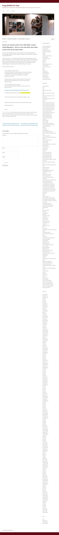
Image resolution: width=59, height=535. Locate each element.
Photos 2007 (45, 236)
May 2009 (44, 422)
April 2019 (44, 326)
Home (3, 10)
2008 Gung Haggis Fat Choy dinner (48, 102)
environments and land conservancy (49, 161)
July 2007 (44, 452)
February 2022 (45, 317)
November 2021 (45, 320)
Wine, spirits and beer (46, 287)
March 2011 (44, 392)
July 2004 (44, 502)
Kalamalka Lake (45, 207)
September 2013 (45, 352)
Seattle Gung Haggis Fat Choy (48, 262)
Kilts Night (44, 211)
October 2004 (45, 498)
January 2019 (45, 328)
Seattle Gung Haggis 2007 (47, 261)
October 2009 (45, 415)
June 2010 (44, 404)
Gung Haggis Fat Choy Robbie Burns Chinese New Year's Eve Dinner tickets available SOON (29, 125)
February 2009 (45, 426)
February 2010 (45, 410)
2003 (43, 87)
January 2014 (45, 346)
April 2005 (44, 490)
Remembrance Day (46, 243)
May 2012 (44, 372)
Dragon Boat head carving (47, 152)
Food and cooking (46, 168)
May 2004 (44, 505)
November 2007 (45, 447)
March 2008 (44, 441)
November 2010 (45, 397)
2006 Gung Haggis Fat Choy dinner (48, 95)
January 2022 (45, 319)
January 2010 (45, 411)
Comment (4, 135)
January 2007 (45, 461)
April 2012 (44, 374)
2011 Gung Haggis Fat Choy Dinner (48, 105)
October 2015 (45, 334)
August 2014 (45, 341)
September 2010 (45, 400)
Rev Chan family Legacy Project (48, 244)
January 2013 (45, 361)
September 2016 (45, 331)
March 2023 (44, 313)
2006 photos (45, 97)
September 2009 (45, 417)
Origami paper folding (46, 232)
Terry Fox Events (45, 270)
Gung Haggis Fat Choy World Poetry (49, 190)
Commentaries (27, 113)
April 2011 (44, 390)
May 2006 (44, 472)
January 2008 (45, 444)
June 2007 (44, 454)
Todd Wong (44, 273)
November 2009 (45, 414)
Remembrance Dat (46, 241)
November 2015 (45, 332)
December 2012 (45, 363)
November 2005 (45, 480)
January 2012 (45, 378)
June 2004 (44, 503)
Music (44, 226)
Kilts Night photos (46, 212)
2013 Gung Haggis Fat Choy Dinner (48, 108)
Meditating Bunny (46, 72)
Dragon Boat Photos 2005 (47, 157)
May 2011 (44, 389)
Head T (44, 195)
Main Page (9, 114)
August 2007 (45, 451)
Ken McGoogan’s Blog (46, 58)
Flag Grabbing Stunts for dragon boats (49, 164)
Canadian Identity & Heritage (48, 131)
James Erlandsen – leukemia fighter (49, 197)
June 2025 (44, 299)
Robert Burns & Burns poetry (48, 250)
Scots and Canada (46, 77)
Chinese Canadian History (47, 139)
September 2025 (45, 297)
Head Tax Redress (46, 196)
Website (3, 156)
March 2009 (44, 425)
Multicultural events (14, 114)
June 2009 (44, 421)
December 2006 (45, 462)
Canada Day (45, 128)
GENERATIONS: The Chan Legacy (48, 170)
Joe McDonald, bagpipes (47, 203)
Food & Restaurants (46, 167)
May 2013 (44, 356)
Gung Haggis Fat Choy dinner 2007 (48, 184)
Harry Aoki (44, 193)
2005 (43, 91)
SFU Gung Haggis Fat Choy (47, 263)
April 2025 (44, 301)
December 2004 (45, 495)
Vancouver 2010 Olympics (47, 280)
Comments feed (45, 521)
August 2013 (45, 353)
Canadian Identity (46, 130)
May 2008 (44, 439)
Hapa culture (45, 192)
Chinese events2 (45, 142)
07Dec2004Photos (46, 86)
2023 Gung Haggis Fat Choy (47, 113)
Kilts (43, 208)
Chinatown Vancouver (26, 112)
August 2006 (45, 468)
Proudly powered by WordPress (7, 530)
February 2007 (45, 459)
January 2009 (45, 428)
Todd (15, 116)
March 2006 (44, 474)
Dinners (13, 10)
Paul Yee (44, 62)
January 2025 (45, 305)
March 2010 (44, 408)
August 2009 (45, 418)
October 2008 (45, 432)
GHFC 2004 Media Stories (47, 171)
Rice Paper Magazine (46, 47)
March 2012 (44, 375)
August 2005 (45, 484)
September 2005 (45, 483)
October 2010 (45, 399)
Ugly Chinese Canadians (47, 51)
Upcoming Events (46, 279)
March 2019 (44, 327)
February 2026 (45, 294)
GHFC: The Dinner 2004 (46, 175)
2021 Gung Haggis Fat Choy (47, 110)
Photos (44, 235)
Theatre (44, 272)
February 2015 (45, 338)
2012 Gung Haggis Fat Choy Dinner (48, 106)
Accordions (44, 119)
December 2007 (45, 446)
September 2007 (45, 450)
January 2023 (45, 315)
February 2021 (45, 321)
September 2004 (45, 499)
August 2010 (45, 401)
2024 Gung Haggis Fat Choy (47, 115)
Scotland (44, 257)
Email (3, 152)
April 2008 (44, 440)
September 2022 (45, 316)
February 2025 (45, 303)
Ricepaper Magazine (46, 247)
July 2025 (44, 298)
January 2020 (45, 324)
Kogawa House (45, 48)
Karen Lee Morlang (46, 73)
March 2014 (44, 345)
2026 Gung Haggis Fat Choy (47, 117)
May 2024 (44, 308)
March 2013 (44, 359)
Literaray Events (45, 218)
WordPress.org (45, 523)
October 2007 (45, 448)
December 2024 (45, 306)
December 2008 (45, 429)
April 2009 (44, 423)
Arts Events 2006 (45, 121)
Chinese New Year (46, 146)
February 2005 (45, 492)
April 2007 (44, 457)
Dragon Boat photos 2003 (47, 155)
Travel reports (45, 275)
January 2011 (45, 394)
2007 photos (45, 99)
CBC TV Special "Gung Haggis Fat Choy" (49, 132)
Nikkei (44, 69)
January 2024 (45, 309)
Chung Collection (45, 65)
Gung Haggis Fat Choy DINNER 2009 (49, 186)
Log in (44, 519)
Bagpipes (44, 127)
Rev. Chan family (45, 246)
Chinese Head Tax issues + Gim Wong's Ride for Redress (15, 113)
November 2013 (45, 349)
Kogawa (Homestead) (46, 50)
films (43, 163)
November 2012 (45, 364)
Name (3, 147)
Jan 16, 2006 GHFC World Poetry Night (49, 199)
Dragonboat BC (45, 57)
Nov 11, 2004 (45, 228)
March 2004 (44, 508)
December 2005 (45, 479)
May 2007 (44, 455)
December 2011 (45, 379)
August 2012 (45, 368)
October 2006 (45, 465)
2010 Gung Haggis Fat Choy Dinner (48, 104)
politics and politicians (46, 239)
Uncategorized (45, 277)
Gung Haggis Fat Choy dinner (48, 182)
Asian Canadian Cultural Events (16, 112)
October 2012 (45, 366)
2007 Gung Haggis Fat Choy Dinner (48, 98)
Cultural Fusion (45, 149)
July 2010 (44, 403)
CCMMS (44, 54)
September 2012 (45, 367)
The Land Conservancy (47, 66)
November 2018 (45, 330)
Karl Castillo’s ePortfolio (47, 79)
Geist (43, 68)
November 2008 (45, 430)
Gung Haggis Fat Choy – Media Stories (49, 179)
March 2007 (44, 458)
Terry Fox (44, 269)
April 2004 (44, 506)
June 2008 (44, 437)
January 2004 (45, 510)
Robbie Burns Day (46, 248)
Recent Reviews (45, 240)
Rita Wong (44, 61)
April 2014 (44, 343)
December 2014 (45, 339)
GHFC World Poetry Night (47, 174)
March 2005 (44, 491)
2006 (43, 94)
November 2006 (45, 463)
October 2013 (45, 350)
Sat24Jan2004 (45, 255)
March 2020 (44, 323)
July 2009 (44, 419)
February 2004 (45, 509)
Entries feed (45, 520)
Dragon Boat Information (47, 153)
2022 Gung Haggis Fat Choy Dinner (48, 112)
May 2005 (44, 488)
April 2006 (44, 473)
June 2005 (44, 487)
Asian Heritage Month (46, 126)
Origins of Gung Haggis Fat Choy (48, 233)
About (8, 10)
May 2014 (44, 342)
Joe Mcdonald (45, 75)
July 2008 (44, 436)
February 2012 (45, 377)
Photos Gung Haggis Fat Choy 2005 (49, 237)
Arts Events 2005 (45, 120)
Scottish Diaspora (46, 76)
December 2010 (45, 396)
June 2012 (44, 371)
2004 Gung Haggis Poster (47, 90)
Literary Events (45, 219)
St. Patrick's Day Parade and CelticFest (49, 268)
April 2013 (44, 357)
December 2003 (45, 512)
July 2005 (44, 486)
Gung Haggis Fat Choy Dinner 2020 (48, 188)
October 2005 (45, 481)
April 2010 (44, 407)
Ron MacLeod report (46, 251)
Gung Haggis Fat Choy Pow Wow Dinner (49, 189)
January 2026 (45, 295)
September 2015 (45, 335)
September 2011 (45, 383)
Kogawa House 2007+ (46, 215)
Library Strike (45, 217)
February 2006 (45, 476)
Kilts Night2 (44, 214)
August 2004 (45, 501)
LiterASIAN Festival (46, 222)
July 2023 (44, 312)
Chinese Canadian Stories (47, 64)
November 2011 (45, 381)
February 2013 (45, 360)
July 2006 (44, 469)
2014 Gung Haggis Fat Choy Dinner (48, 109)
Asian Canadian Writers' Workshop (49, 124)
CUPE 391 (44, 150)
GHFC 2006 (44, 172)
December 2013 (45, 348)
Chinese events (45, 141)
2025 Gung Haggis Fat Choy (47, 116)
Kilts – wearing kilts (46, 210)
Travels (44, 276)
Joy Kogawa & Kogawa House (48, 204)
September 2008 (45, 433)
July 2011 (44, 386)
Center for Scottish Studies (47, 55)
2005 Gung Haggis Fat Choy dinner (48, 92)
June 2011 (44, 388)
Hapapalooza (45, 70)
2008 (43, 101)
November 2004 (45, 497)
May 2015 (44, 337)
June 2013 (44, 354)
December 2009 (45, 412)
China (44, 134)
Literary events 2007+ (46, 221)
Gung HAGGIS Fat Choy (10, 5)
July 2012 (44, 370)
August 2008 (45, 434)
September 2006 (45, 466)
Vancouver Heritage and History (23, 114)
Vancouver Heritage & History (48, 283)
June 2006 (44, 470)
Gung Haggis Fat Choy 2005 (47, 181)
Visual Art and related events (48, 286)
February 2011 (45, 393)
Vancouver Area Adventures (47, 281)
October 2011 (45, 382)
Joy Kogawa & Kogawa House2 (48, 206)
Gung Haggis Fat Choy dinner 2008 (48, 185)
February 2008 (45, 443)
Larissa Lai (44, 59)
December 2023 (45, 310)
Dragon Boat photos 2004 (47, 156)
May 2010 (44, 406)
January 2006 (45, 477)
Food (43, 166)
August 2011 (45, 385)
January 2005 (45, 494)
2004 (43, 88)
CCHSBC (44, 52)
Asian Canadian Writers (47, 46)
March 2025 (44, 302)
